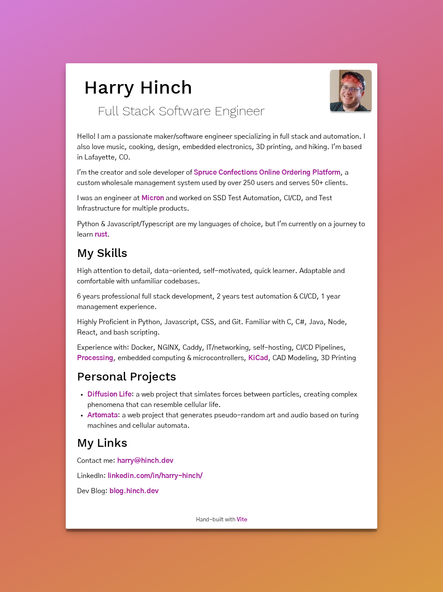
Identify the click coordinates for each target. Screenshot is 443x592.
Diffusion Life (109, 394)
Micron (152, 198)
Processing (95, 358)
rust (101, 234)
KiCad (258, 358)
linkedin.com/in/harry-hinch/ (155, 475)
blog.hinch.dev (134, 491)
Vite (242, 520)
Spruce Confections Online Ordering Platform (267, 172)
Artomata (102, 415)
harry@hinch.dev (145, 460)
